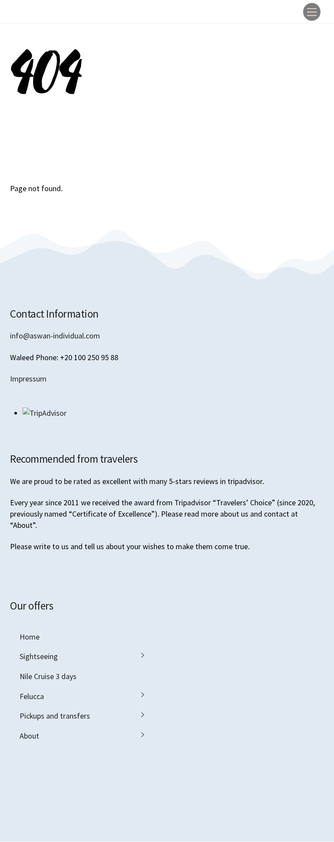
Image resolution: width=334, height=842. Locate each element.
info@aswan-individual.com (55, 336)
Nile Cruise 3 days (48, 676)
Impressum (28, 379)
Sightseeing (39, 656)
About (29, 736)
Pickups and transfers (55, 716)
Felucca (32, 696)
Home (30, 637)
